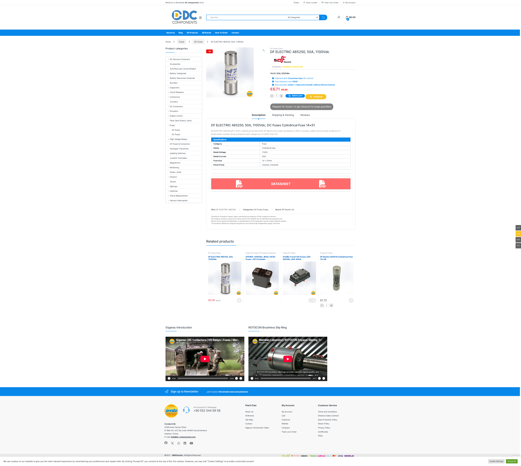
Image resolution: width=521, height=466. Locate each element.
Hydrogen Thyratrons (179, 148)
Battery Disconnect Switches (182, 78)
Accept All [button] (512, 461)
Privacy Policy (324, 428)
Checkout (317, 97)
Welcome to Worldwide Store (185, 2)
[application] (205, 359)
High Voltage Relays (178, 139)
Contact (235, 32)
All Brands (206, 32)
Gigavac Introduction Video (257, 428)
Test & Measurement (179, 196)
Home (168, 42)
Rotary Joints (175, 172)
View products (312, 300)
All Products (192, 32)
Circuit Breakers (177, 92)
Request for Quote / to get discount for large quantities (301, 106)
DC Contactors (176, 106)
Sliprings (173, 186)
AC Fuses (328, 253)
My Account (350, 2)
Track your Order (289, 432)
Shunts (173, 181)
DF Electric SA (288, 209)
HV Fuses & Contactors (267, 253)
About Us (170, 32)
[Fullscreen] (240, 378)
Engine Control (176, 116)
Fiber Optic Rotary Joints (181, 120)
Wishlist (285, 423)
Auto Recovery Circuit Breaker (183, 69)
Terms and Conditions (327, 412)
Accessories (175, 64)
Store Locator (311, 2)
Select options (238, 300)
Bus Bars (173, 83)
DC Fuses (198, 42)
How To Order (221, 32)
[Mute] (236, 378)
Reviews (305, 115)
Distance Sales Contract (328, 415)
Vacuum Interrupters (179, 200)
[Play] (169, 378)
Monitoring (174, 167)
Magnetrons (175, 163)
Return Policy (323, 423)
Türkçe (296, 2)
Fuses (181, 42)
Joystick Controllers (178, 158)
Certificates (323, 432)
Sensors (173, 177)
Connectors (175, 97)
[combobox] (246, 17)
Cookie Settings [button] (496, 461)
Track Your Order (331, 2)
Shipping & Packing (283, 115)
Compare (286, 428)
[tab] (258, 116)
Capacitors (174, 87)
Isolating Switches (177, 153)
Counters (174, 102)
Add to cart (297, 95)
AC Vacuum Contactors (180, 59)
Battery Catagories (178, 73)
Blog (181, 32)
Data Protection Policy (327, 420)
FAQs (320, 436)
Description (258, 115)
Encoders (174, 111)
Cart (283, 415)
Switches (174, 191)
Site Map (249, 420)
